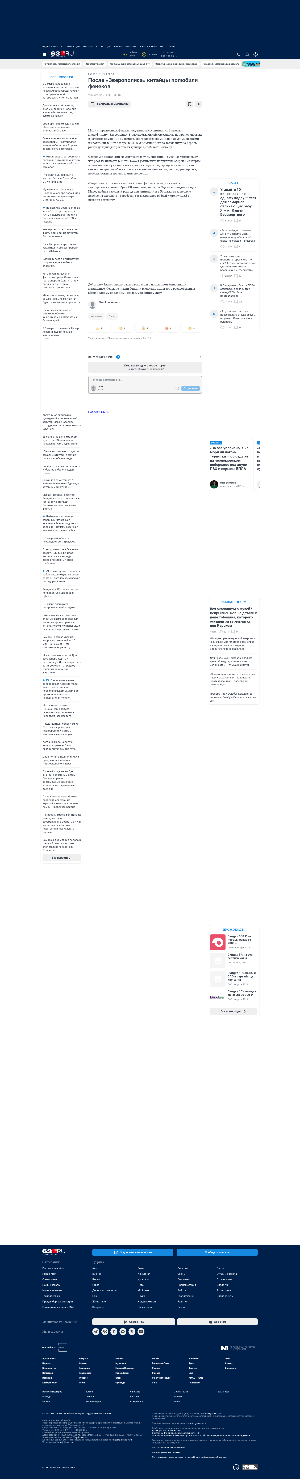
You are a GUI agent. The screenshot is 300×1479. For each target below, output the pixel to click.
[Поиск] (239, 54)
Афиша (118, 46)
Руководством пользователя (166, 1430)
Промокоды (72, 46)
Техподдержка (51, 1296)
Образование (146, 1307)
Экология (222, 1284)
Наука (141, 1296)
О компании (49, 1279)
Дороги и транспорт (104, 1290)
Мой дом (143, 1290)
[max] (122, 1331)
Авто (95, 1268)
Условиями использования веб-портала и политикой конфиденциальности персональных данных (201, 1435)
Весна (96, 1279)
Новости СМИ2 (98, 412)
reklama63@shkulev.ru (210, 1413)
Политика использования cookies (168, 1447)
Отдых (112, 316)
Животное (96, 316)
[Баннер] (255, 64)
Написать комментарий (112, 104)
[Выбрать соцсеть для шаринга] (198, 104)
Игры (172, 46)
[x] (131, 1331)
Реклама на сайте (53, 1268)
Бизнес (96, 1273)
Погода (106, 46)
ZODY (163, 46)
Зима (141, 1268)
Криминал (144, 1273)
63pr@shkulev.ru (198, 1423)
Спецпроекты (225, 1296)
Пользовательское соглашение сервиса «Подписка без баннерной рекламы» (190, 1457)
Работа (181, 1290)
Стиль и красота (227, 1273)
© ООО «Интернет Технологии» (58, 1467)
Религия (182, 1301)
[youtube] (141, 1331)
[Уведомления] (247, 54)
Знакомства (90, 46)
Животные (99, 1301)
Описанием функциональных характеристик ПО (175, 1433)
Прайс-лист (49, 1273)
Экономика (224, 1290)
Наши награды (51, 1284)
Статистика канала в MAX (58, 1307)
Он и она (182, 1268)
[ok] (113, 1331)
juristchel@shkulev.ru (122, 1440)
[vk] (104, 1331)
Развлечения (185, 1296)
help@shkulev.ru (65, 1442)
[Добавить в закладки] (189, 104)
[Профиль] (255, 54)
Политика (183, 1279)
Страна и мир (225, 1279)
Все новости (61, 77)
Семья (181, 1307)
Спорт (220, 1268)
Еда (94, 1296)
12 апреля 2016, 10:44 (99, 95)
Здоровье (98, 1307)
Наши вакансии (52, 1290)
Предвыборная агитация (57, 1301)
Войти (100, 389)
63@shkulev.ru (80, 1437)
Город (95, 1284)
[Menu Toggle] (44, 54)
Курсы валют (148, 46)
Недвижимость (52, 46)
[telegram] (95, 1331)
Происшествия (186, 1284)
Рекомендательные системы (166, 1452)
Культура (143, 1279)
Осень (181, 1273)
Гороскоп (131, 46)
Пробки (150, 54)
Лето (141, 1284)
